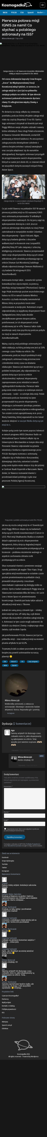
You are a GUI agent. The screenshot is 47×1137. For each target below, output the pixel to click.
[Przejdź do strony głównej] (21, 4)
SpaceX (30, 12)
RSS (3, 1013)
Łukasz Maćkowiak (9, 907)
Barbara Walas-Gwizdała (11, 894)
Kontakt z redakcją (8, 1006)
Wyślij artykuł (6, 1002)
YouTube (5, 864)
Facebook (5, 857)
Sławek (4, 883)
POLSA (14, 12)
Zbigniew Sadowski (9, 918)
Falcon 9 (13, 661)
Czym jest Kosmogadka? (10, 996)
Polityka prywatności (9, 1009)
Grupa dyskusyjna (8, 861)
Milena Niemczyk (8, 960)
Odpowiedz (15, 750)
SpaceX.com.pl (7, 1025)
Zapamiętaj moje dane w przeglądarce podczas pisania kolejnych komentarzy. (21, 830)
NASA (5, 12)
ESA (22, 12)
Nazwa (7, 812)
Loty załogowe (33, 661)
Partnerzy (5, 999)
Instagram (10, 713)
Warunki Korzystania (14, 846)
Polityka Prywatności (33, 844)
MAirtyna (5, 1022)
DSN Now (5, 1029)
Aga (3, 969)
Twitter (4, 868)
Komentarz (8, 786)
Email (6, 820)
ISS (22, 661)
